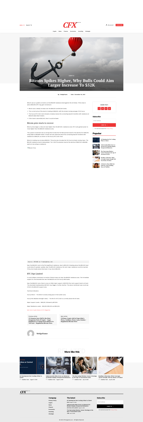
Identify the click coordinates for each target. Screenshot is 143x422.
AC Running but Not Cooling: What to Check (108, 140)
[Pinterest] (105, 108)
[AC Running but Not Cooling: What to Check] (96, 140)
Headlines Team (25, 379)
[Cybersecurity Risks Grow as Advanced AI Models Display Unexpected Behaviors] (96, 146)
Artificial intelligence (72, 407)
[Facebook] (99, 108)
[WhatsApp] (109, 108)
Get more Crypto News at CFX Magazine (38, 310)
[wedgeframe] (30, 333)
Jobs (68, 413)
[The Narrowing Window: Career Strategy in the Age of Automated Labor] (96, 152)
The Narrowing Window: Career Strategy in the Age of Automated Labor (108, 153)
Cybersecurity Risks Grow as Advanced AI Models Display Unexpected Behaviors (108, 146)
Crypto (71, 75)
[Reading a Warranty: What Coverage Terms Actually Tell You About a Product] (96, 159)
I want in (103, 125)
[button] (29, 25)
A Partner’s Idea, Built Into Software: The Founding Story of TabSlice (108, 165)
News (68, 402)
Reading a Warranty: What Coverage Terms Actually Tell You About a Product (108, 159)
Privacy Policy (109, 128)
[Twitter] (102, 108)
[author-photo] (21, 379)
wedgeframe (63, 94)
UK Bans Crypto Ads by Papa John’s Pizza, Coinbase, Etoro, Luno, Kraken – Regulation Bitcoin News (73, 320)
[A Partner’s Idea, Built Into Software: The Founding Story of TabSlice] (96, 165)
